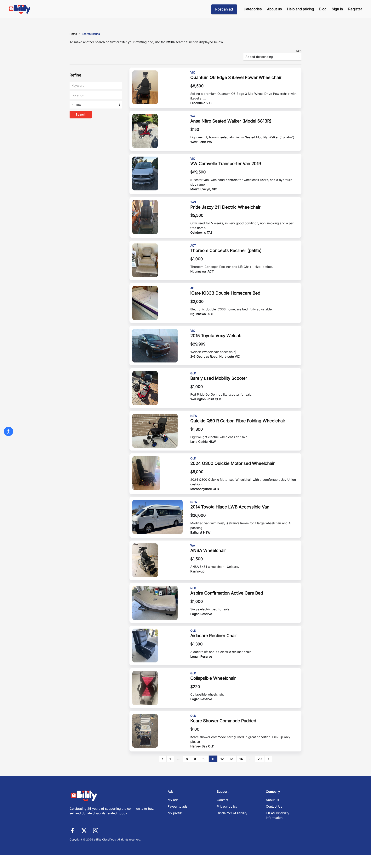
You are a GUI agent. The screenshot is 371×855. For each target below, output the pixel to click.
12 (222, 759)
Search (81, 114)
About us (274, 9)
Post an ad (224, 9)
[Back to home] (20, 9)
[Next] (268, 758)
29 (260, 759)
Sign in (337, 9)
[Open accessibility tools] (8, 431)
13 (231, 759)
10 (203, 759)
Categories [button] (253, 9)
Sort (298, 50)
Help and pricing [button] (300, 9)
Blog (323, 9)
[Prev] (162, 758)
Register (355, 9)
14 (241, 759)
